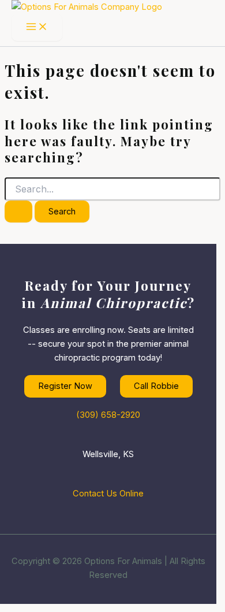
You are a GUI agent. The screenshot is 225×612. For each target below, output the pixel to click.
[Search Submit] (18, 212)
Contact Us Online (108, 493)
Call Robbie (156, 386)
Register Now (65, 386)
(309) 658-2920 (108, 415)
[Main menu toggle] (37, 27)
